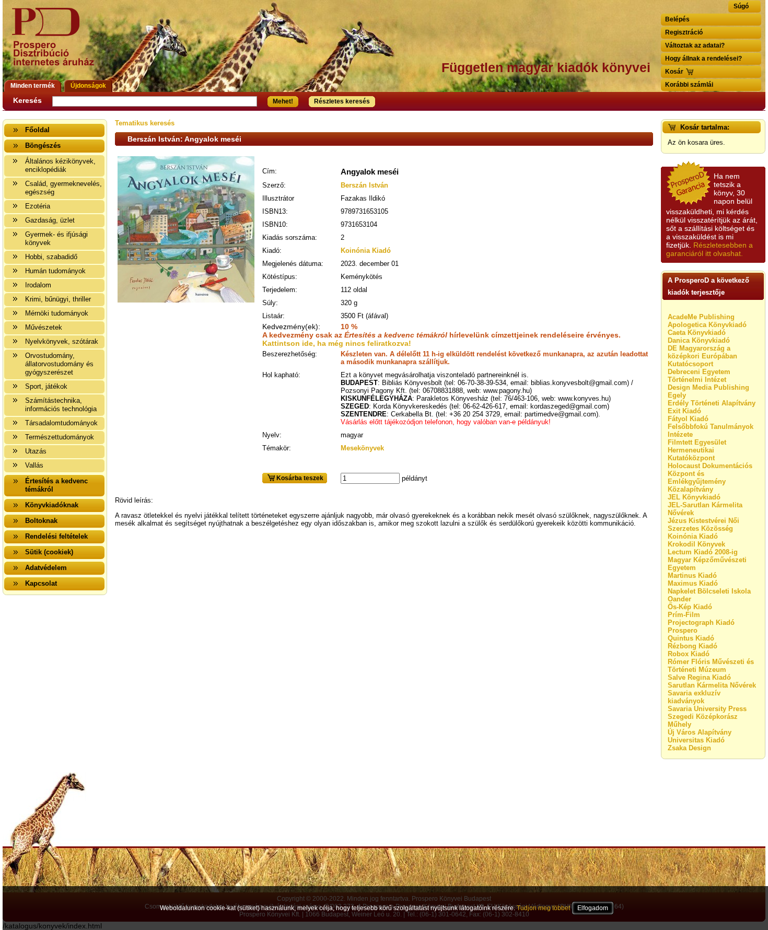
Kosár (674, 71)
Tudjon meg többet (543, 908)
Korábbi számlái (689, 84)
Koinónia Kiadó (366, 250)
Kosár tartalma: (704, 127)
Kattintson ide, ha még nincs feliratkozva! (336, 343)
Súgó (741, 6)
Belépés (677, 19)
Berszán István (364, 185)
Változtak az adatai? (695, 45)
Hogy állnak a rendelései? (703, 58)
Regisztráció (684, 32)
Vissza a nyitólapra (56, 43)
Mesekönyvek (362, 448)
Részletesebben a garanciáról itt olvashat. (709, 249)
